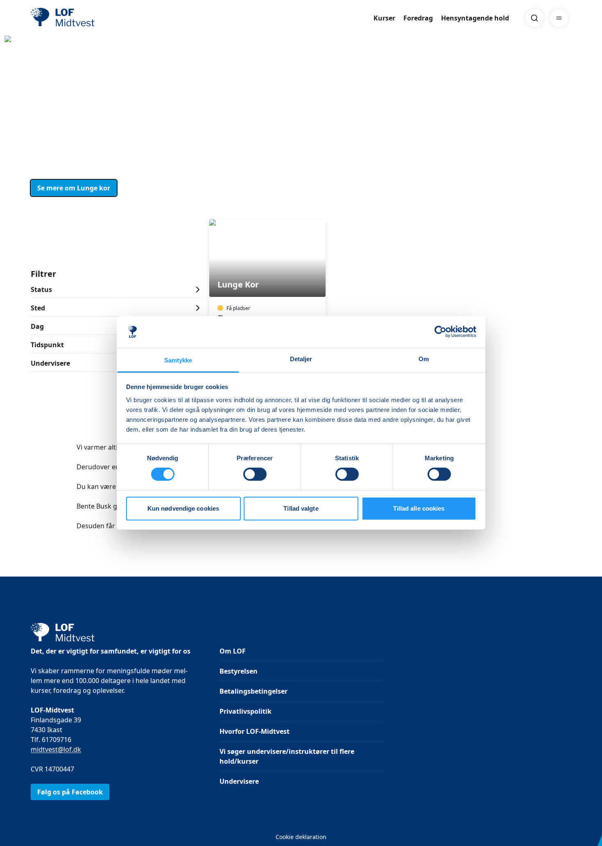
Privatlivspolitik (246, 711)
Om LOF (233, 651)
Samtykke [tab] (178, 360)
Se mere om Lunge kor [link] (73, 187)
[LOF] (90, 18)
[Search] (534, 18)
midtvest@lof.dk (56, 749)
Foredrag (418, 18)
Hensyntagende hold (475, 18)
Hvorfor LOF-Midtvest (255, 731)
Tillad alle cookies (419, 508)
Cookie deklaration (301, 837)
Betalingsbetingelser (253, 691)
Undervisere (239, 781)
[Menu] (559, 18)
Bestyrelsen (239, 671)
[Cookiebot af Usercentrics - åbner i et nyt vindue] (440, 332)
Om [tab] (424, 358)
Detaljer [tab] (301, 358)
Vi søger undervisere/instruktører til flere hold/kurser (287, 756)
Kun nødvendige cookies (183, 508)
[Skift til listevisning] (566, 208)
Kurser (384, 18)
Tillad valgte (300, 508)
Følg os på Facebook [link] (70, 791)
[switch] (255, 474)
